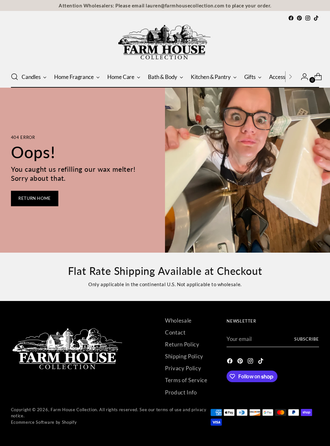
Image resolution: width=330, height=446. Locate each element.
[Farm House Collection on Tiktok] (316, 18)
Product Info (181, 392)
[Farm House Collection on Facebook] (291, 18)
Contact (175, 332)
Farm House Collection (74, 409)
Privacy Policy (183, 368)
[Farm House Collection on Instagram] (308, 18)
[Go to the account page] (302, 76)
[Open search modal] (14, 76)
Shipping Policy (184, 356)
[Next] (290, 77)
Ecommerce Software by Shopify (44, 422)
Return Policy (182, 344)
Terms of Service (186, 380)
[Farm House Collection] (165, 44)
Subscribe (306, 339)
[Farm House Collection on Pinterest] (299, 18)
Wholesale (178, 320)
